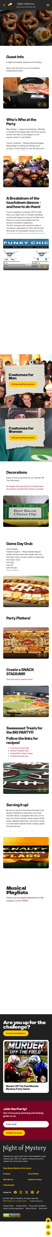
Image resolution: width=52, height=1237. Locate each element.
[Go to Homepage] (24, 1148)
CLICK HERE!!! (21, 900)
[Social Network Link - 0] (15, 1192)
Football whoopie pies (19, 756)
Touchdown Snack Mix (19, 748)
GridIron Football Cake (19, 751)
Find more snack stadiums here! (19, 679)
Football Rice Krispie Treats (21, 753)
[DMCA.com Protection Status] (11, 1215)
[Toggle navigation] (47, 5)
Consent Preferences (36, 1201)
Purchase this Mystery (15, 1033)
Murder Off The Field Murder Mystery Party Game (22, 1087)
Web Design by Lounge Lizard (15, 1201)
